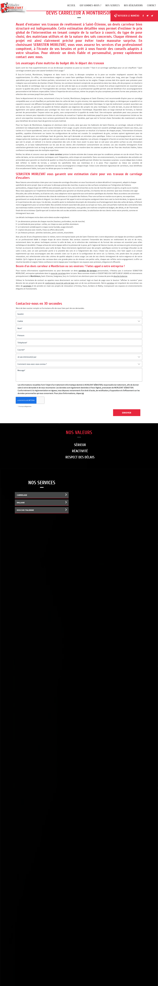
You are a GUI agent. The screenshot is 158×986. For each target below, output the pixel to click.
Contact (151, 5)
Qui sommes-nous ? (90, 5)
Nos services (112, 5)
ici (83, 393)
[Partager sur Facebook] (143, 15)
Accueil (71, 5)
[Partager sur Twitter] (147, 15)
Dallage (21, 502)
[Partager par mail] (152, 15)
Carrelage (22, 495)
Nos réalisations (133, 5)
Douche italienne (25, 510)
